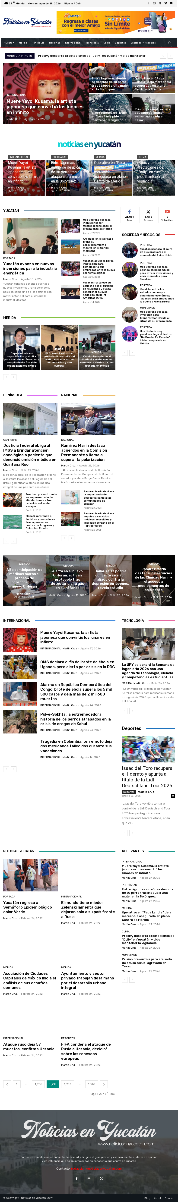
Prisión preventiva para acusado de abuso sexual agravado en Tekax (147, 962)
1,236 (38, 1084)
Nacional (67, 440)
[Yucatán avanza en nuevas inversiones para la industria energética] (30, 236)
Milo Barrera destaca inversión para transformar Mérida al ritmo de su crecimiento (156, 316)
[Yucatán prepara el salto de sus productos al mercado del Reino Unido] (130, 250)
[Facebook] (149, 3)
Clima (142, 157)
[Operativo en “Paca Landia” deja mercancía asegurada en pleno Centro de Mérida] (153, 78)
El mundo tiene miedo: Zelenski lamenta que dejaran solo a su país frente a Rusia (88, 909)
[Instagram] (154, 3)
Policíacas (59, 157)
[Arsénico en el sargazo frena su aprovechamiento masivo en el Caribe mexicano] (70, 246)
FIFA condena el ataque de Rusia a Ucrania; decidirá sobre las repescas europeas (86, 1051)
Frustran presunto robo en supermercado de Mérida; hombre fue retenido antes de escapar (41, 500)
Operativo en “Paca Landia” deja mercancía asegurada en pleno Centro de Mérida (146, 916)
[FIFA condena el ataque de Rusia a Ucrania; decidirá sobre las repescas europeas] (88, 1017)
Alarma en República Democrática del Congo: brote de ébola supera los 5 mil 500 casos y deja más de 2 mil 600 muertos (76, 691)
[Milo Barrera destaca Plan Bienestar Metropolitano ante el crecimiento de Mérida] (70, 226)
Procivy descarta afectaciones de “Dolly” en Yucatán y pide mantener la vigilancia (148, 939)
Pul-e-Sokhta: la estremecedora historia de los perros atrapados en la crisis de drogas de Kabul (75, 719)
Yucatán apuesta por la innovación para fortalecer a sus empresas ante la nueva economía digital (99, 267)
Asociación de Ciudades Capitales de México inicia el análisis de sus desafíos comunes (29, 980)
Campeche (10, 440)
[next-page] (13, 377)
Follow (148, 210)
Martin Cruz (10, 279)
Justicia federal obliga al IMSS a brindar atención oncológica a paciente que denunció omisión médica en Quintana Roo (29, 455)
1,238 (67, 1084)
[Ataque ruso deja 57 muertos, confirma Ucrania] (30, 1017)
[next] (170, 56)
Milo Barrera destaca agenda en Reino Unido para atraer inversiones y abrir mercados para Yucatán (156, 273)
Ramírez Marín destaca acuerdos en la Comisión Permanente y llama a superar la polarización (84, 452)
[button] (169, 42)
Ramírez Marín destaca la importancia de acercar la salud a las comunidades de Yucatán (99, 497)
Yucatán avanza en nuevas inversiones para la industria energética (30, 268)
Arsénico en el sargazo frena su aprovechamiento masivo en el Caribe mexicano (98, 245)
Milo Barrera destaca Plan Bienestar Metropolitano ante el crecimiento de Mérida (97, 224)
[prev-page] (6, 377)
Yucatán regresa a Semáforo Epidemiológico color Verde (27, 907)
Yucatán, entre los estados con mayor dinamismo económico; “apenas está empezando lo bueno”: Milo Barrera (157, 295)
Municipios (147, 308)
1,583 (91, 1084)
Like (129, 210)
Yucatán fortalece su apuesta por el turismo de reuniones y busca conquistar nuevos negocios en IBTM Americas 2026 (98, 290)
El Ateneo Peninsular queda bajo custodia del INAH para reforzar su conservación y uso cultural (59, 359)
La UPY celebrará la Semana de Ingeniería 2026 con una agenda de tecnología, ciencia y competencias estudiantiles (148, 671)
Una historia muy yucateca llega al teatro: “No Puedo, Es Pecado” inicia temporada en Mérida (156, 337)
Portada (9, 258)
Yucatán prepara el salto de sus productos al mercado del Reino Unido (156, 252)
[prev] (163, 56)
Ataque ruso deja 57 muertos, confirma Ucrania (28, 1046)
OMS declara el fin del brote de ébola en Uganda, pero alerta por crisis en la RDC (77, 664)
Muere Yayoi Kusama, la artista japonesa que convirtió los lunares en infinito (75, 637)
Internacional (16, 95)
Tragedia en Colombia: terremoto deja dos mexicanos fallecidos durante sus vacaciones (76, 746)
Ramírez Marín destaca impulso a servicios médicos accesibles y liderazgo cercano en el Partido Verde (99, 519)
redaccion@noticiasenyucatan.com (96, 1168)
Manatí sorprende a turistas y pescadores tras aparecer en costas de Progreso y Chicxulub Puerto (40, 522)
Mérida (100, 157)
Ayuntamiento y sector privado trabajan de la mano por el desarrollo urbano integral (87, 980)
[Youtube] (171, 3)
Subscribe (167, 210)
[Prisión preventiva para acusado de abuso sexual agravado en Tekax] (153, 109)
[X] (160, 3)
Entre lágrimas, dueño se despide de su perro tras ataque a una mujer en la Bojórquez (147, 892)
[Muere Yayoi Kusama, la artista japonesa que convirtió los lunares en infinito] (46, 93)
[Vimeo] (165, 3)
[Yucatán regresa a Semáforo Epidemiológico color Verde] (30, 875)
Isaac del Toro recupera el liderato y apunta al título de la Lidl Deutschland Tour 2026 (147, 776)
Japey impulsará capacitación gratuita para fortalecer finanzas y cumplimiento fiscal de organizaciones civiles (21, 359)
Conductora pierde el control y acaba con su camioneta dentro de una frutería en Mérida (97, 361)
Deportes (128, 791)
